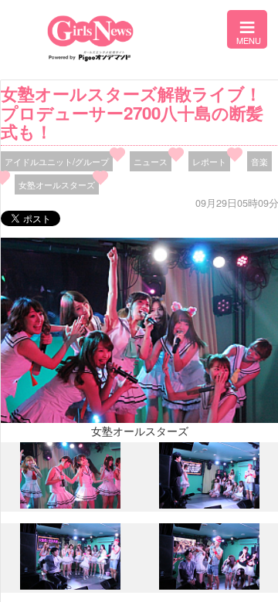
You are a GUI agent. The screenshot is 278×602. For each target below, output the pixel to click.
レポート (209, 161)
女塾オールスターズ (57, 184)
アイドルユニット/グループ (57, 161)
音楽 (259, 161)
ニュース (151, 161)
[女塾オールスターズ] (70, 505)
